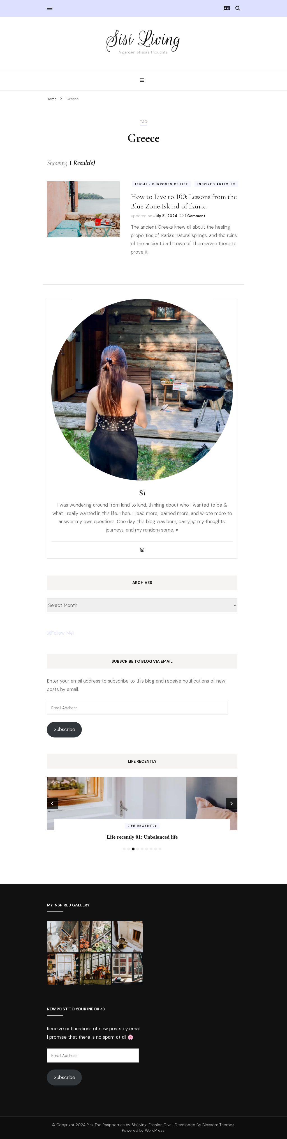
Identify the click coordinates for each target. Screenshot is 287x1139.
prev (52, 803)
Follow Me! (62, 633)
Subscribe (64, 729)
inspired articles (216, 184)
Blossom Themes (218, 1124)
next (231, 803)
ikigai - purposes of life (161, 184)
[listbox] (142, 815)
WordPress (155, 1130)
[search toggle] (237, 8)
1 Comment (195, 216)
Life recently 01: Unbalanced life (142, 837)
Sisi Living (143, 39)
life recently (142, 826)
